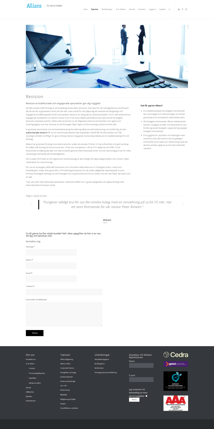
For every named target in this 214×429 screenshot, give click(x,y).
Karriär (28, 387)
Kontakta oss (31, 359)
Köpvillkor (32, 378)
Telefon (30, 286)
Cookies (32, 368)
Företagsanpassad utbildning (106, 372)
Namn (29, 260)
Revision (63, 395)
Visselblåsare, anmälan (69, 408)
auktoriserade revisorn (36, 132)
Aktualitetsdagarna (102, 359)
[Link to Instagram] (186, 9)
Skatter (63, 404)
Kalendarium (31, 401)
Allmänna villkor (35, 383)
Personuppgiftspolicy (37, 373)
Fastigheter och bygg (68, 372)
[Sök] (169, 9)
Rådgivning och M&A (68, 399)
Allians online (65, 364)
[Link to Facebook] (182, 9)
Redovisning (65, 390)
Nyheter (29, 396)
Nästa (182, 203)
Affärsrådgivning (66, 359)
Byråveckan (99, 368)
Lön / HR (63, 385)
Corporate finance (67, 368)
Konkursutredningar (68, 381)
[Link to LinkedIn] (179, 9)
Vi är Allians (30, 364)
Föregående (31, 203)
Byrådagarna (100, 364)
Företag (30, 246)
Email (29, 273)
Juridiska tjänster (66, 377)
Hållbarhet (30, 392)
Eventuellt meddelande (36, 299)
